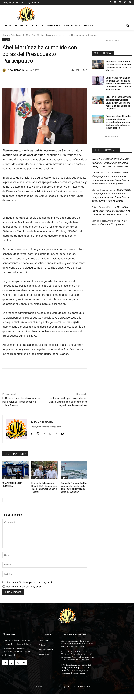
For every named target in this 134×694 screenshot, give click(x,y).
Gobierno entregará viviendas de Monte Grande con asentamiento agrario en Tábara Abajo (68, 402)
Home (5, 34)
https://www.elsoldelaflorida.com (45, 426)
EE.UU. (26, 34)
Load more (110, 136)
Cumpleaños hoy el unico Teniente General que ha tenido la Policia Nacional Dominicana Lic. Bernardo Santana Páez (118, 84)
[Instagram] (115, 3)
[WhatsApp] (66, 79)
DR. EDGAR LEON (100, 172)
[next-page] (10, 500)
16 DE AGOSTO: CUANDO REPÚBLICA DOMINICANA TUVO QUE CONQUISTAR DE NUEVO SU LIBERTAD (111, 162)
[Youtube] (130, 3)
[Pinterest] (42, 79)
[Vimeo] (125, 3)
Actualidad (16, 34)
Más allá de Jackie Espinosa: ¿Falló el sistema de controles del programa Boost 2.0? (111, 211)
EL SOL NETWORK (16, 70)
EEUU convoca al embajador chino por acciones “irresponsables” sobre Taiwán (22, 402)
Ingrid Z (96, 159)
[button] (127, 25)
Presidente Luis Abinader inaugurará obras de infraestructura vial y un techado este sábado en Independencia (118, 122)
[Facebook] (110, 3)
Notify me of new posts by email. (24, 586)
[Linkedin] (50, 79)
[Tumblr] (58, 79)
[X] (120, 3)
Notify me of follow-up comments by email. (29, 582)
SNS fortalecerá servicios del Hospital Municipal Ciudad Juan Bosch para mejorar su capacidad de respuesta (118, 103)
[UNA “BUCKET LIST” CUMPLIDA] (15, 470)
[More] (75, 79)
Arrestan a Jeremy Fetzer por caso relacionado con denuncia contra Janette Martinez (77, 643)
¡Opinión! (7, 478)
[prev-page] (4, 500)
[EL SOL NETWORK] (4, 70)
